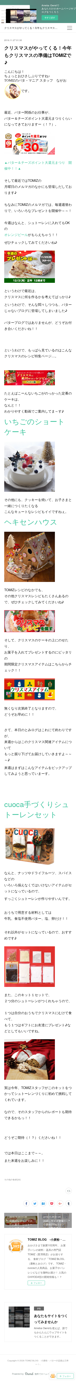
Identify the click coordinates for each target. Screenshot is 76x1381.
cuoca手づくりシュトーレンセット (36, 809)
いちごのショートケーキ (34, 426)
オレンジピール (16, 234)
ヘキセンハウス (30, 521)
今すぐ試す (50, 17)
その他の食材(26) (12, 1179)
